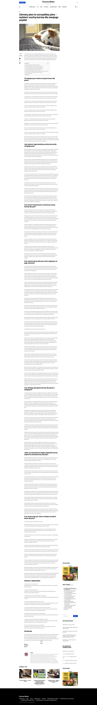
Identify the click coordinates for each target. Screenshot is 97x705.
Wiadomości (32, 6)
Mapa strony (37, 698)
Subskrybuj (22, 698)
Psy (38, 6)
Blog (27, 698)
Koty (41, 6)
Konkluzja (27, 74)
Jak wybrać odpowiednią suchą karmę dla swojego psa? (34, 66)
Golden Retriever (71, 651)
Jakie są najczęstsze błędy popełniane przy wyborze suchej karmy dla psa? (70, 602)
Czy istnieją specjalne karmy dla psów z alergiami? (33, 69)
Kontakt (44, 698)
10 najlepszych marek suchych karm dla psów (33, 64)
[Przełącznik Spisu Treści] (47, 63)
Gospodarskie (53, 6)
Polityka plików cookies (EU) (27, 700)
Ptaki (59, 6)
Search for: (65, 614)
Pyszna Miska (48, 2)
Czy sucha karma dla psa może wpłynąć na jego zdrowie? (34, 68)
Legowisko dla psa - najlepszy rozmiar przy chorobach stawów (53, 681)
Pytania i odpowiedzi (29, 73)
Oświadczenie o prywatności (67, 698)
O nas (31, 698)
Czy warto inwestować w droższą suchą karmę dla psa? (34, 67)
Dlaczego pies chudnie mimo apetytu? (71, 660)
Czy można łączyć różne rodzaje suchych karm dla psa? (34, 72)
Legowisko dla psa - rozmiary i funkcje (25, 681)
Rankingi (64, 6)
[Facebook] (75, 6)
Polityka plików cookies (52, 698)
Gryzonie (46, 6)
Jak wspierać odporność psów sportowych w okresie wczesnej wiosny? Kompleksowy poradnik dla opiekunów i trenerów (39, 682)
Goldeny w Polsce (65, 651)
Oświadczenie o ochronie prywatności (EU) (46, 700)
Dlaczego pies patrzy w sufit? (69, 653)
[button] (77, 6)
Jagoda (31, 652)
